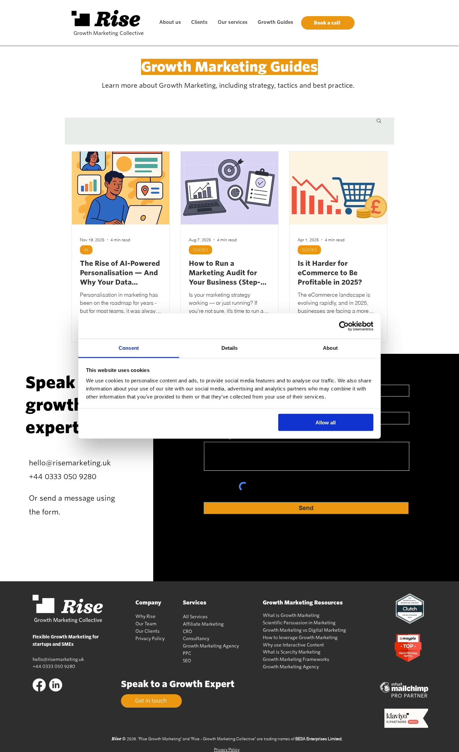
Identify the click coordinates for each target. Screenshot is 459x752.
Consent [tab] (129, 348)
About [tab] (330, 348)
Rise (117, 19)
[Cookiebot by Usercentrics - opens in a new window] (344, 326)
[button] (379, 121)
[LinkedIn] (55, 685)
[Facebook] (39, 685)
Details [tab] (229, 348)
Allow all (326, 422)
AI (86, 249)
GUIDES (200, 249)
